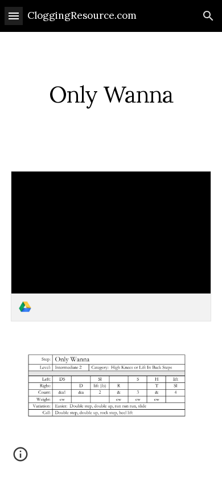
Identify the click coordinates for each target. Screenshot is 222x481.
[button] (13, 15)
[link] (111, 246)
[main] (111, 95)
